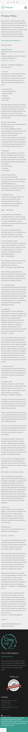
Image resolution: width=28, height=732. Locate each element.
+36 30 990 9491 (5, 703)
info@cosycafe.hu (10, 60)
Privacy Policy (5, 709)
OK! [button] (3, 730)
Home (2, 12)
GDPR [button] (12, 725)
